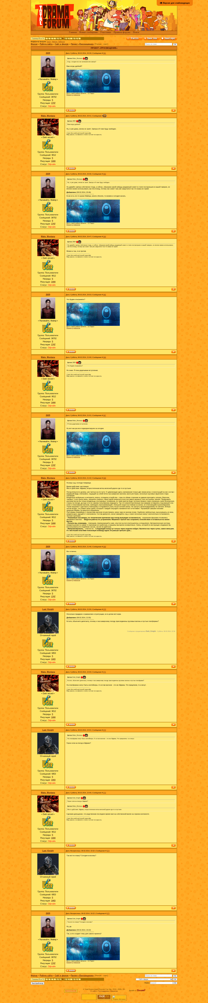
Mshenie (54, 41)
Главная (73, 32)
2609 (48, 53)
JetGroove (61, 41)
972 (104, 730)
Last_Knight (48, 609)
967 (104, 415)
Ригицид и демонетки (73, 95)
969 (104, 547)
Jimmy (49, 41)
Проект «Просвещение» (82, 44)
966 (104, 357)
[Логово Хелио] (141, 990)
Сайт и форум (62, 44)
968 (104, 478)
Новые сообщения (88, 32)
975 (108, 913)
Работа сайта (46, 44)
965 (104, 295)
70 (76, 38)
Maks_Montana (48, 116)
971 (104, 672)
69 (73, 38)
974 (108, 851)
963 (104, 174)
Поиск (136, 32)
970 (104, 609)
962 (104, 116)
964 (104, 236)
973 (104, 793)
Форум (34, 44)
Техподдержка (103, 991)
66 (65, 38)
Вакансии (114, 991)
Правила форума (122, 32)
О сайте (93, 991)
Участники (105, 32)
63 (57, 38)
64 (60, 38)
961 (104, 53)
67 (68, 38)
